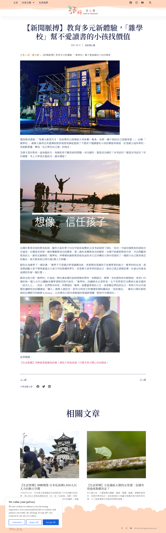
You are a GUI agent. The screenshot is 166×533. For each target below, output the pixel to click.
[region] (33, 513)
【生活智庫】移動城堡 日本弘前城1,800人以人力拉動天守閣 (48, 486)
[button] (150, 2)
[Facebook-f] (122, 528)
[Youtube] (142, 2)
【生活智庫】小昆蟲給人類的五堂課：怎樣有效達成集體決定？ (115, 486)
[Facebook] (130, 2)
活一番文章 (33, 54)
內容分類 (26, 2)
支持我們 (43, 2)
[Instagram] (136, 2)
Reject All (34, 522)
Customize (17, 522)
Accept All (50, 522)
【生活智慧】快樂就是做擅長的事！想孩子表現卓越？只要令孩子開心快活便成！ (64, 362)
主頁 (15, 2)
